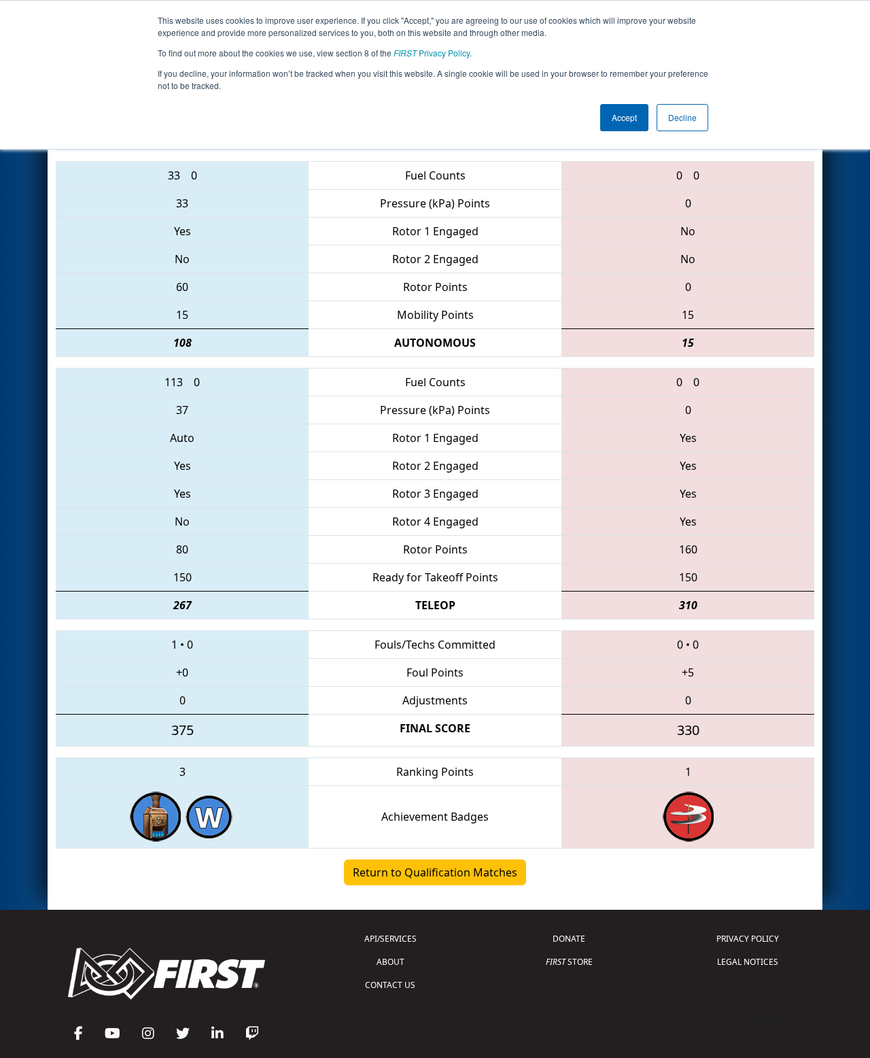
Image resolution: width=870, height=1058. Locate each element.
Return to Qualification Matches (435, 872)
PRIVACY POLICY (747, 938)
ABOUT (390, 962)
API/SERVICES (390, 938)
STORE (569, 962)
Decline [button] (682, 117)
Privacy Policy (432, 52)
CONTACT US (390, 985)
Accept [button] (624, 117)
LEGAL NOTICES (747, 962)
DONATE (569, 938)
